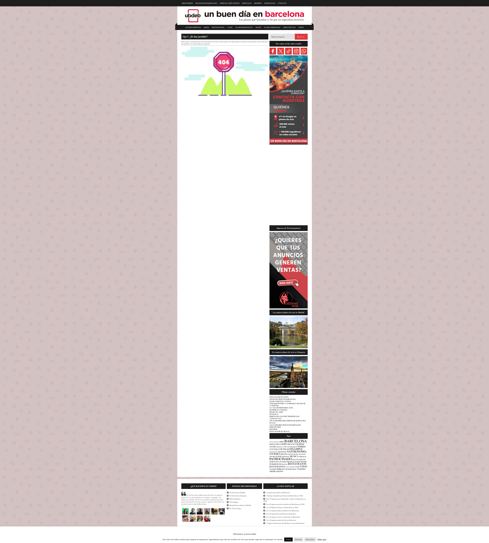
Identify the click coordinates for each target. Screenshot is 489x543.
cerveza (280, 447)
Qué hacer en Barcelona (206, 3)
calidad (299, 444)
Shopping (258, 3)
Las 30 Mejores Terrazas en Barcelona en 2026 (282, 507)
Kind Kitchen (275, 427)
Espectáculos (289, 27)
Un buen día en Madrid (237, 492)
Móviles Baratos (235, 499)
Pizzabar (273, 429)
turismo (301, 469)
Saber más (321, 539)
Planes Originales (272, 27)
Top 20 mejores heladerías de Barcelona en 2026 (287, 421)
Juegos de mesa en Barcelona (282, 399)
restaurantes (277, 466)
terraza (280, 469)
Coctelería (291, 447)
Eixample (296, 449)
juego (279, 456)
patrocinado (280, 459)
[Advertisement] (288, 186)
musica (294, 456)
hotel (296, 454)
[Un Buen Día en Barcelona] (244, 24)
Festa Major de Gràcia (279, 431)
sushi (297, 467)
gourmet (274, 453)
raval (285, 464)
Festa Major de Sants (278, 397)
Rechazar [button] (298, 539)
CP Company (234, 502)
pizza (294, 459)
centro (272, 447)
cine (285, 447)
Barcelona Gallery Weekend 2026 (284, 416)
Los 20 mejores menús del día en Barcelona (281, 520)
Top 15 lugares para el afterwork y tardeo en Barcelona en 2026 (284, 500)
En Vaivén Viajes (235, 508)
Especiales (247, 3)
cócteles (284, 449)
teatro (272, 469)
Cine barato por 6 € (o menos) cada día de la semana (287, 404)
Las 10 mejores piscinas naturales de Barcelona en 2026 (285, 504)
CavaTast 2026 (275, 418)
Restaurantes (218, 27)
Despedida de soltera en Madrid (240, 505)
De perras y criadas (278, 410)
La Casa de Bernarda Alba (281, 408)
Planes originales (288, 462)
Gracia (284, 454)
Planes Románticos (244, 27)
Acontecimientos (193, 27)
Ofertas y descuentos (229, 3)
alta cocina (274, 442)
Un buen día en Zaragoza (238, 496)
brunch (291, 444)
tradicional (291, 469)
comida (301, 446)
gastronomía (297, 451)
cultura (273, 449)
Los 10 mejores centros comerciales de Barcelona (283, 517)
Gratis (258, 27)
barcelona (295, 440)
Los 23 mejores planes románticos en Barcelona (282, 510)
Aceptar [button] (288, 539)
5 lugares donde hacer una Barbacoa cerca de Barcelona (285, 523)
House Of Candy (276, 412)
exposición (273, 452)
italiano (302, 454)
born (284, 444)
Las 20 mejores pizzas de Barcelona (285, 425)
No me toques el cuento (280, 401)
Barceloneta (275, 444)
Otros (301, 27)
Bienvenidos (187, 3)
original (303, 456)
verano (279, 471)
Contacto (282, 3)
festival (282, 452)
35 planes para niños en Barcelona (278, 492)
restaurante (297, 464)
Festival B (273, 414)
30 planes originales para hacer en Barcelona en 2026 (284, 496)
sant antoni (290, 467)
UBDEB (272, 471)
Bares (206, 27)
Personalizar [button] (310, 539)
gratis (290, 454)
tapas (303, 466)
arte (281, 441)
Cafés (229, 27)
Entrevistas (269, 3)
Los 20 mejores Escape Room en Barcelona (281, 514)
